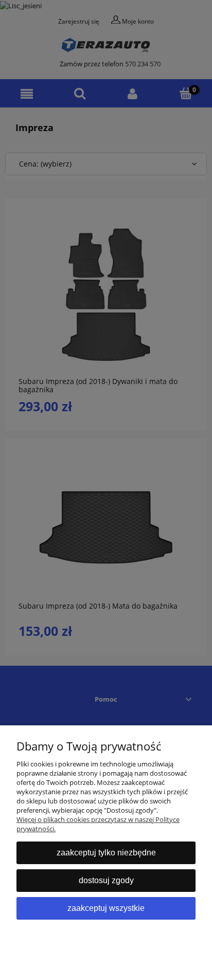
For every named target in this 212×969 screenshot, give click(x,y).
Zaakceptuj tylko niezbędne (106, 852)
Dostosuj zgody (106, 880)
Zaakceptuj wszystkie (106, 908)
